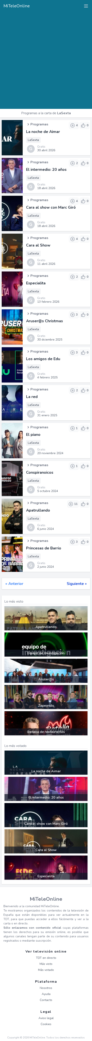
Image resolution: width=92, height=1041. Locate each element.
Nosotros (46, 988)
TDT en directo (46, 958)
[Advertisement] (46, 58)
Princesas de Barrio (43, 548)
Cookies (46, 1024)
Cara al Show (38, 245)
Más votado (46, 970)
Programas (39, 124)
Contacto (46, 1000)
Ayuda (46, 994)
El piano (33, 434)
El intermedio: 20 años (46, 169)
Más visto (46, 964)
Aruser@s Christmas (44, 321)
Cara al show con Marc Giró (51, 207)
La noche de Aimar (43, 131)
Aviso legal (46, 1018)
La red (32, 396)
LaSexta (33, 140)
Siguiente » (77, 583)
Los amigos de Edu (43, 358)
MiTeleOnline (16, 6)
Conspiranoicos (39, 472)
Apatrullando (38, 510)
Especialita (36, 283)
